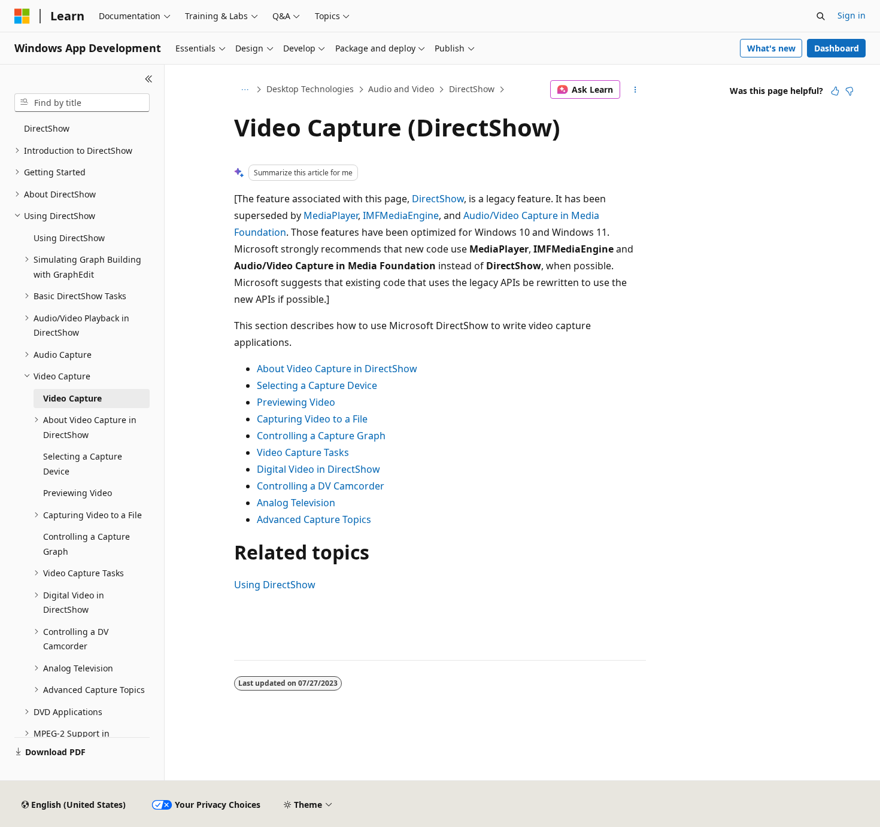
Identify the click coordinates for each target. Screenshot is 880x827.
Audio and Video (401, 89)
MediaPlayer (331, 215)
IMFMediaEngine (401, 215)
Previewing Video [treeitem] (77, 492)
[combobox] (82, 103)
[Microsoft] (22, 16)
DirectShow (471, 89)
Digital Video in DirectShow (318, 469)
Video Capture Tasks (303, 452)
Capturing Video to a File (312, 418)
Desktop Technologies (310, 89)
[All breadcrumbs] (244, 89)
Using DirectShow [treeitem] (69, 238)
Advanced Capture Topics (314, 519)
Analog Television (296, 502)
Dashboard (836, 48)
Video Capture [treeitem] (72, 398)
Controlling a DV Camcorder (320, 485)
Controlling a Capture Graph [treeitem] (86, 544)
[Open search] (821, 16)
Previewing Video (296, 402)
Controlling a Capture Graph (321, 435)
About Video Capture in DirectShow (337, 368)
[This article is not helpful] (849, 91)
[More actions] (635, 89)
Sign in (851, 15)
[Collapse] (148, 79)
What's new (771, 48)
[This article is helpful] (835, 91)
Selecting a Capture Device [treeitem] (82, 464)
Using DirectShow (274, 584)
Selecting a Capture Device (317, 385)
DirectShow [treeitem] (46, 128)
